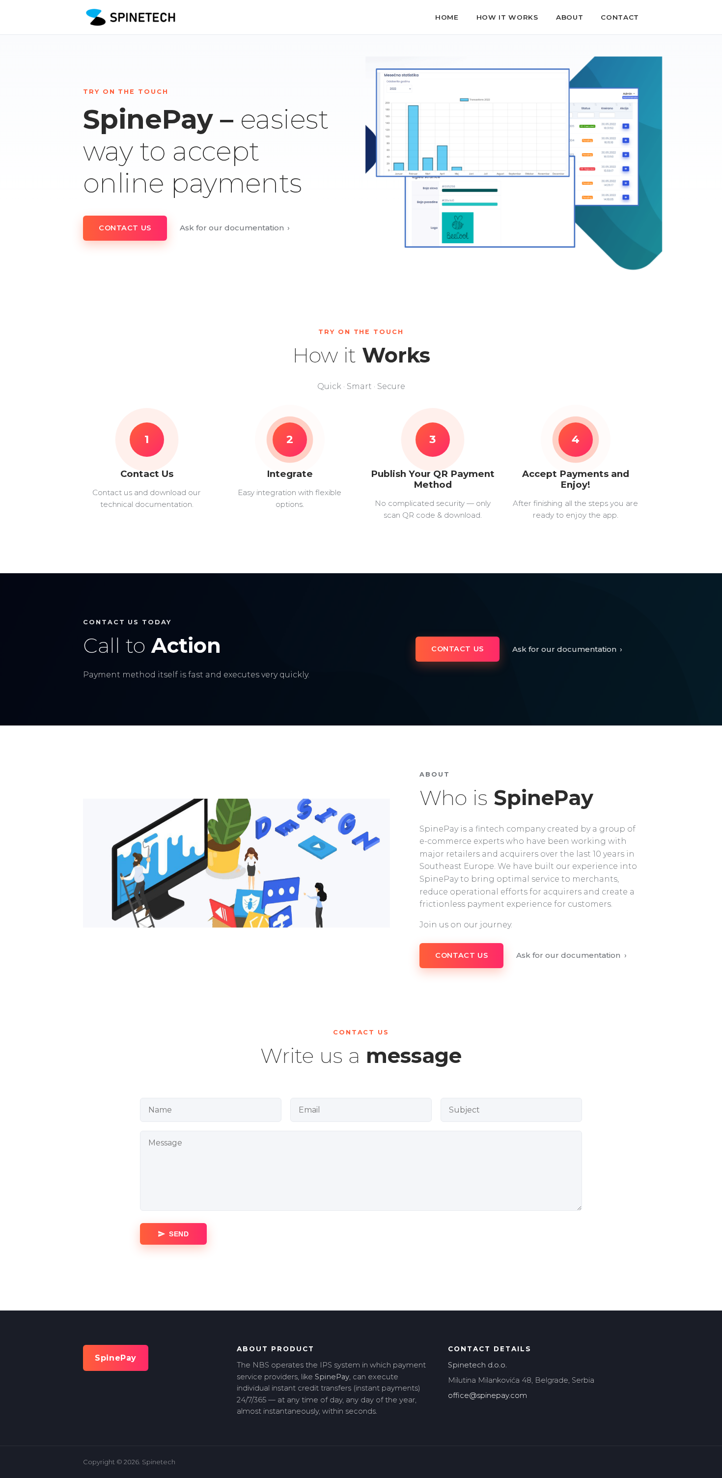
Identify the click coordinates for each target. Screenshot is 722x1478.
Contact (620, 17)
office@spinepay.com (487, 1395)
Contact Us (125, 227)
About (569, 17)
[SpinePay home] (130, 17)
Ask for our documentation (235, 227)
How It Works (507, 17)
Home (447, 17)
